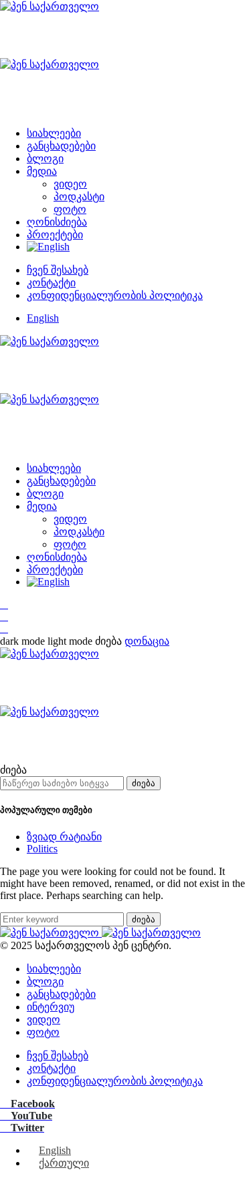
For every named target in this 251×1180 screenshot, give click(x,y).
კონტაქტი (51, 282)
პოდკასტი (79, 196)
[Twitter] (4, 628)
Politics (42, 848)
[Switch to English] (48, 246)
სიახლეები (54, 133)
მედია (42, 171)
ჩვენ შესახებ (57, 270)
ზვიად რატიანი (64, 836)
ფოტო (70, 209)
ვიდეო (70, 184)
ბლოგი (45, 158)
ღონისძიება (57, 222)
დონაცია (146, 641)
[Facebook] (4, 604)
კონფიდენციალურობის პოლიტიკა (115, 295)
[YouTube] (4, 616)
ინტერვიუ (50, 1006)
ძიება (143, 783)
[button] (47, 641)
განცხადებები (61, 146)
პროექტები (55, 234)
